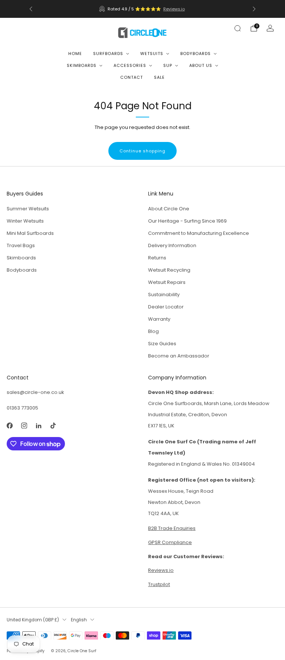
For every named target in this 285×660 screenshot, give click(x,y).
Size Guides (162, 343)
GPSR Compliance (170, 542)
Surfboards (108, 53)
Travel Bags (21, 245)
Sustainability (164, 294)
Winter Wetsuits (25, 220)
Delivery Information (172, 245)
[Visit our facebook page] (9, 425)
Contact (131, 77)
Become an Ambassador (178, 355)
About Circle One (168, 208)
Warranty (159, 319)
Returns (157, 257)
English (79, 620)
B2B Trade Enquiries (172, 528)
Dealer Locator (166, 306)
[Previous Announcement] (31, 9)
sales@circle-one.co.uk (35, 392)
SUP (167, 65)
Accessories (130, 65)
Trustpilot (159, 584)
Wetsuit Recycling (169, 270)
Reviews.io (174, 9)
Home (75, 53)
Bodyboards (195, 53)
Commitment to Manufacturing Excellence (198, 233)
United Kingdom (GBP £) (33, 620)
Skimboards (81, 65)
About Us (200, 65)
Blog (153, 331)
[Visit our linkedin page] (38, 425)
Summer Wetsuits (28, 208)
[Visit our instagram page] (24, 425)
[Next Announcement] (254, 9)
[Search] (237, 28)
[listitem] (142, 9)
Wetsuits (151, 53)
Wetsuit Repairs (167, 282)
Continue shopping (142, 151)
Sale (159, 77)
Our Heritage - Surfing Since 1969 (187, 220)
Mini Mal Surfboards (30, 233)
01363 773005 (22, 407)
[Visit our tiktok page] (53, 425)
